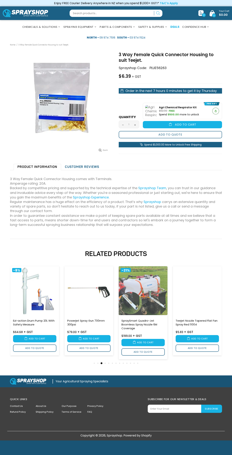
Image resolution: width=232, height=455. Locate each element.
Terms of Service (71, 412)
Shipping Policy (44, 412)
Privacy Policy (95, 406)
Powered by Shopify (137, 435)
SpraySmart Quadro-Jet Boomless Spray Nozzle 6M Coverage (139, 324)
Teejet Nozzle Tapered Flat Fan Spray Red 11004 (197, 322)
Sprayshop (25, 13)
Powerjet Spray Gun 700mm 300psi (86, 322)
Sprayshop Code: (133, 68)
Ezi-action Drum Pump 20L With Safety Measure (34, 322)
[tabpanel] (35, 311)
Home (12, 44)
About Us (41, 406)
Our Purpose (69, 406)
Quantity (127, 117)
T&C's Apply (169, 3)
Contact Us (16, 406)
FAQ (89, 412)
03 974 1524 (137, 37)
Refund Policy (18, 412)
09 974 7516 (107, 37)
